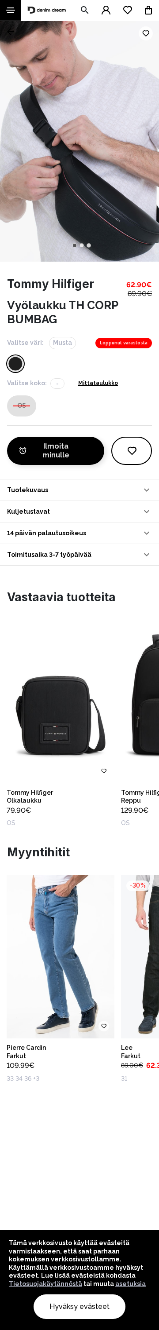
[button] (79, 490)
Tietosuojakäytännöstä (45, 1283)
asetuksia (130, 1283)
